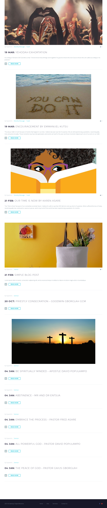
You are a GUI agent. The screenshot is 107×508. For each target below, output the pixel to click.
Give (48, 503)
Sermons (55, 503)
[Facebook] (99, 503)
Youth (28, 47)
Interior (16, 269)
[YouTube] (102, 503)
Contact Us (64, 503)
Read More (14, 63)
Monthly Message (19, 47)
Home (41, 503)
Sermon (16, 296)
